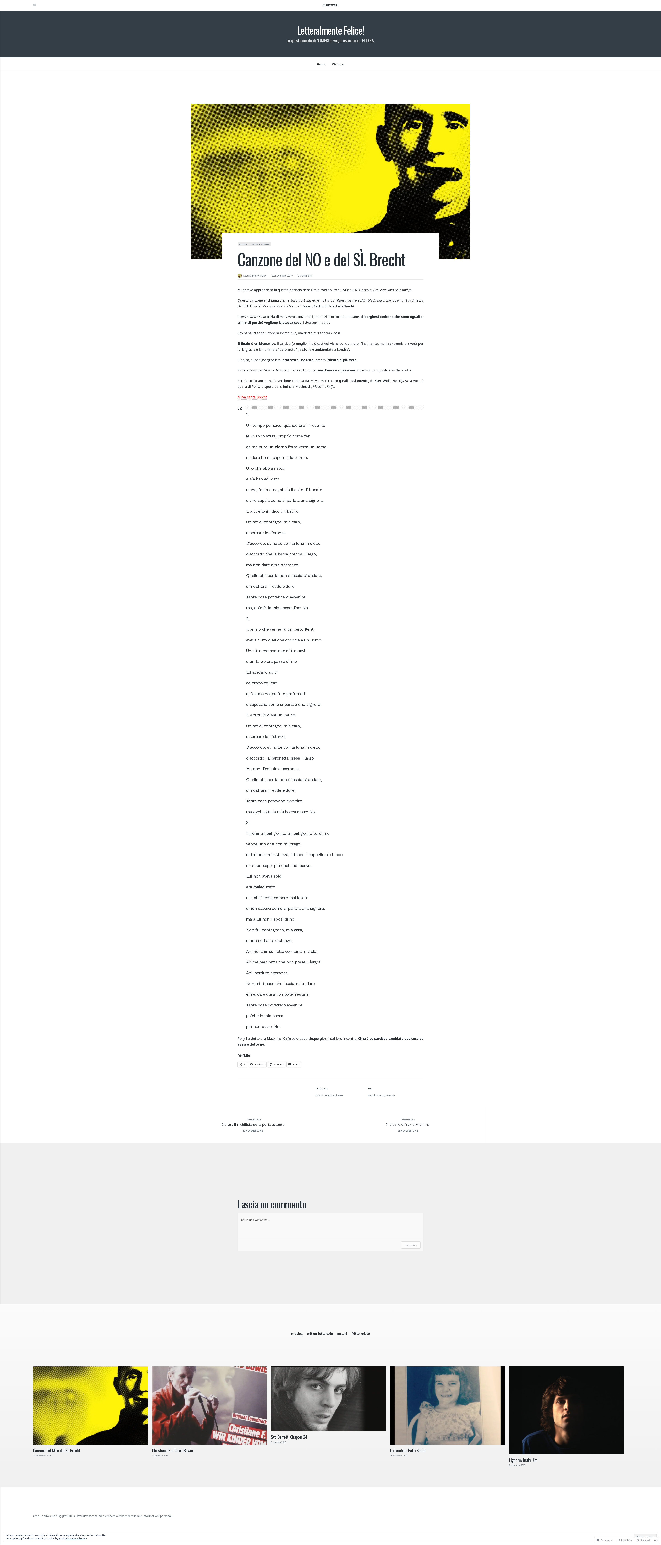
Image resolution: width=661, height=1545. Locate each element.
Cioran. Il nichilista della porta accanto (253, 1124)
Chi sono (338, 64)
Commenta (411, 1245)
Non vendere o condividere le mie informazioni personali (135, 1516)
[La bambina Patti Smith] (447, 1405)
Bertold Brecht (376, 1095)
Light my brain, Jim (523, 1460)
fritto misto (360, 1333)
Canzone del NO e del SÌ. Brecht (56, 1450)
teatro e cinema (259, 244)
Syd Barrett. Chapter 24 (289, 1436)
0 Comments (305, 275)
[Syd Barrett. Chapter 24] (328, 1398)
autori (342, 1333)
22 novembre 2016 (282, 275)
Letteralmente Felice (255, 275)
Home (321, 64)
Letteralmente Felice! (330, 30)
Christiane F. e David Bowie (172, 1450)
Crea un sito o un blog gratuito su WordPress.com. (65, 1516)
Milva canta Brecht (252, 397)
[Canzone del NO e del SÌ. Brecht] (90, 1405)
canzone (390, 1095)
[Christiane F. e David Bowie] (209, 1405)
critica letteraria (320, 1333)
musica (243, 244)
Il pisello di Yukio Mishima (408, 1124)
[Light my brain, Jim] (566, 1410)
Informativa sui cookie (76, 1538)
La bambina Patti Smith (408, 1450)
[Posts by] (240, 276)
